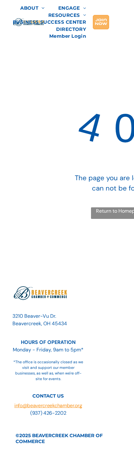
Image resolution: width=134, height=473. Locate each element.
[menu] (124, 9)
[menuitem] (32, 8)
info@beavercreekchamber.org (48, 405)
